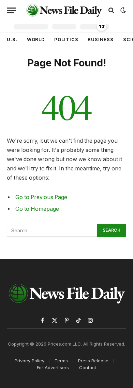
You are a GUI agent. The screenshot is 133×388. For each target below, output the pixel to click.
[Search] (111, 10)
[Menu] (11, 10)
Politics (66, 39)
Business (100, 39)
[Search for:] (52, 230)
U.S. (12, 39)
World (36, 39)
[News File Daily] (64, 10)
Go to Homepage (37, 209)
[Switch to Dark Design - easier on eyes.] (122, 10)
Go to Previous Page (41, 197)
